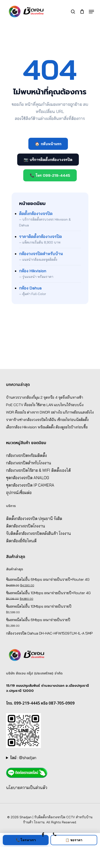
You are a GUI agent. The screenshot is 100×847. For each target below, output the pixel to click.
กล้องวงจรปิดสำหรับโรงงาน (28, 462)
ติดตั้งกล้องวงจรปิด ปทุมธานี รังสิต (34, 518)
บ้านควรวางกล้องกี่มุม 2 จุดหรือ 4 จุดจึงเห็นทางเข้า (44, 397)
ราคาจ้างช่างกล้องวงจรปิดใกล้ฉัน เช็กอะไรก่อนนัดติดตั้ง (47, 419)
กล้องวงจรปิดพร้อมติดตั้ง (26, 455)
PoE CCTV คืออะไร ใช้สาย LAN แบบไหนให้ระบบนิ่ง (44, 404)
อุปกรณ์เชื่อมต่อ (19, 492)
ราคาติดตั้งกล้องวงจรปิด (40, 236)
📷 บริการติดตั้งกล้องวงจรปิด (48, 159)
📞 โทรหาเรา (26, 840)
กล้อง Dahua (30, 288)
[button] (91, 11)
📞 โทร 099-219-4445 (50, 175)
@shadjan (27, 757)
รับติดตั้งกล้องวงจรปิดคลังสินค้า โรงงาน (38, 533)
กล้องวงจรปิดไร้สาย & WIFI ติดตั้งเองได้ (38, 470)
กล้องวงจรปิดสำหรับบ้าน (41, 253)
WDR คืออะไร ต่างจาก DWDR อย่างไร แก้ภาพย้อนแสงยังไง (50, 412)
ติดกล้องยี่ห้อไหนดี (21, 540)
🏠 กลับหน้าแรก (48, 143)
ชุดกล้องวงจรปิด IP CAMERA (30, 485)
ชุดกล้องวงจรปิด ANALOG (27, 477)
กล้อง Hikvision (32, 270)
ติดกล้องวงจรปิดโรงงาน (25, 525)
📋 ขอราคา (73, 840)
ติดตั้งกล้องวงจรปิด (36, 213)
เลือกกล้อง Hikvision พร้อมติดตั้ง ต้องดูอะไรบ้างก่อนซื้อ (47, 427)
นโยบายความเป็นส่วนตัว (26, 787)
